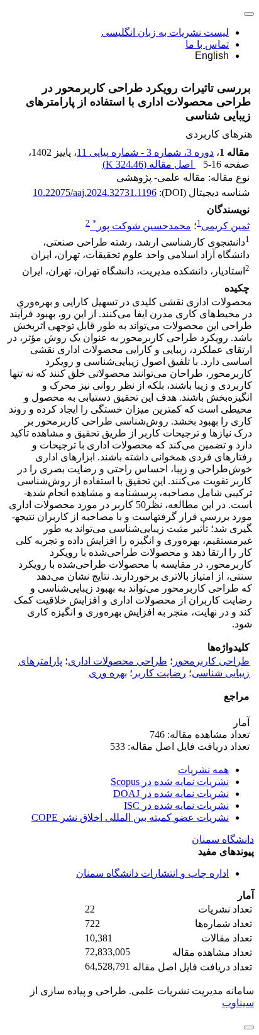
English (212, 55)
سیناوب (238, 1002)
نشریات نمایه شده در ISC (176, 805)
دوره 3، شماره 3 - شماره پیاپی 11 (145, 152)
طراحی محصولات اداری (117, 661)
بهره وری (108, 673)
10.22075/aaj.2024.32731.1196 (95, 192)
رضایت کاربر (159, 673)
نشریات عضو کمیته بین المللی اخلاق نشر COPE (130, 817)
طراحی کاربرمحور (211, 661)
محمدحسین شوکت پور (141, 225)
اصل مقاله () (149, 164)
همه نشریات (203, 769)
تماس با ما (207, 44)
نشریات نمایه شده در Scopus (170, 781)
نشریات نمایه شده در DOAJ (171, 793)
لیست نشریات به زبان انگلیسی (165, 32)
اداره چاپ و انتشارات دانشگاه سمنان (152, 873)
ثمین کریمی (225, 225)
